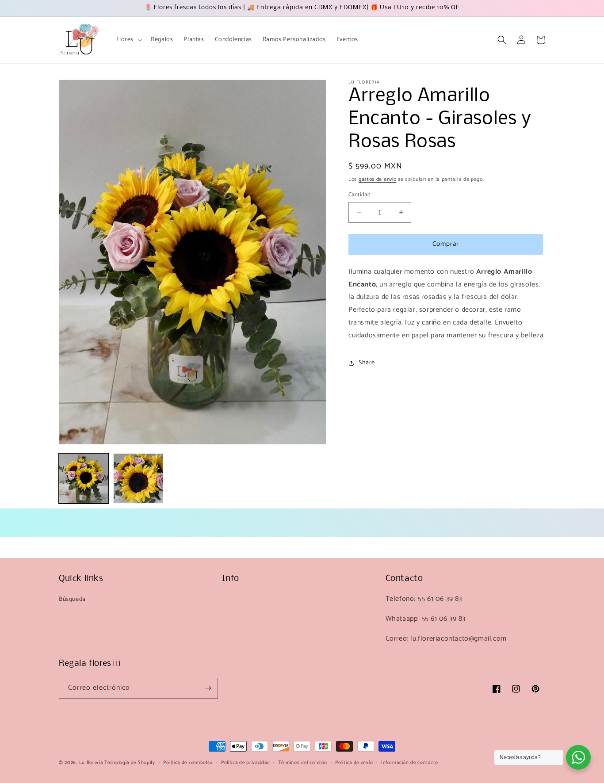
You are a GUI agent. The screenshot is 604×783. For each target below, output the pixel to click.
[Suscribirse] (208, 688)
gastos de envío (378, 179)
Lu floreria (91, 763)
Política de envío (354, 763)
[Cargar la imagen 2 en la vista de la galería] (138, 478)
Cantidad (359, 195)
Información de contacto (409, 763)
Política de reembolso (188, 763)
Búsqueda (72, 599)
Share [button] (367, 363)
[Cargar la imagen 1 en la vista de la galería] (84, 478)
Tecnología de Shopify (129, 763)
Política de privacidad (245, 763)
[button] (128, 40)
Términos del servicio (302, 763)
